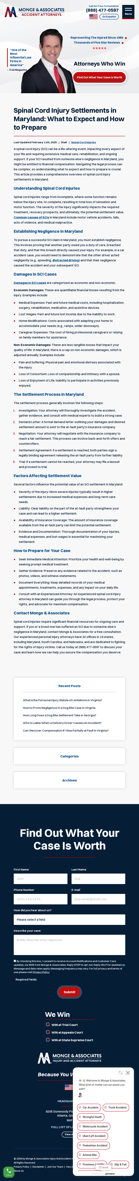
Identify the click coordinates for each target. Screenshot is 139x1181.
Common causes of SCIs (31, 217)
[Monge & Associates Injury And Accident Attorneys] (34, 12)
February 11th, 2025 (44, 142)
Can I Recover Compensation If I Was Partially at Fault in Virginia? (66, 730)
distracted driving (65, 260)
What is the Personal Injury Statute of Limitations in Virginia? (62, 700)
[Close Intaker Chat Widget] (128, 1072)
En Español (109, 16)
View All (69, 1134)
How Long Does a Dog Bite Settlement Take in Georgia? (59, 715)
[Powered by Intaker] (110, 1174)
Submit (69, 992)
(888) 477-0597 (102, 10)
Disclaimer (38, 1166)
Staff (64, 142)
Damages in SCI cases (30, 283)
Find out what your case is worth (99, 77)
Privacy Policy (41, 972)
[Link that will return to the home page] (69, 1058)
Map (69, 1120)
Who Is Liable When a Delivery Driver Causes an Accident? (62, 723)
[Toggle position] (120, 1072)
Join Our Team (55, 1166)
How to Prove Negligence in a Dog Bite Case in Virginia (59, 707)
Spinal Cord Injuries (83, 142)
